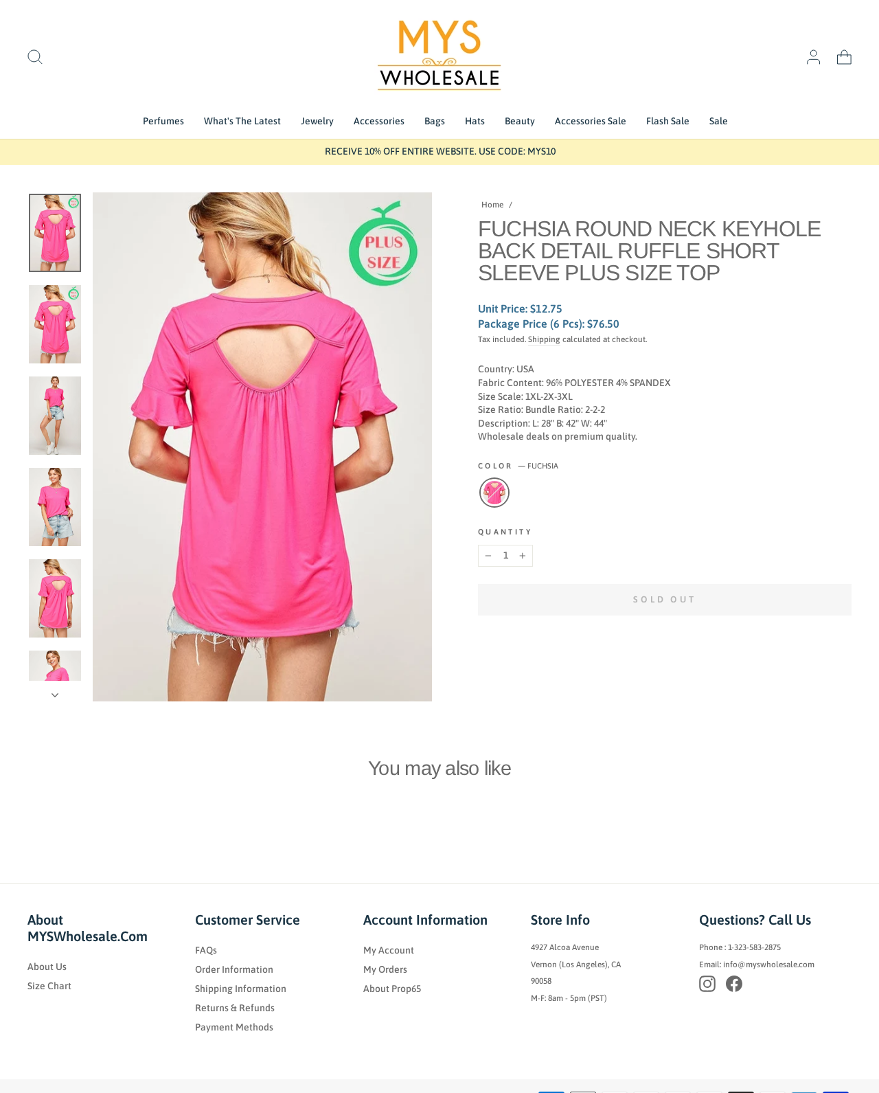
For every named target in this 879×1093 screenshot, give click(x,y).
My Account (388, 950)
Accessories (379, 120)
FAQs (206, 950)
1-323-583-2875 (754, 947)
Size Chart (49, 985)
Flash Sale (667, 120)
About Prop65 (392, 988)
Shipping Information (240, 988)
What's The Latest (242, 120)
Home (492, 205)
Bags (434, 120)
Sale (718, 120)
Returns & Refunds (235, 1007)
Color (518, 466)
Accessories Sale (590, 120)
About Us (47, 966)
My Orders (385, 969)
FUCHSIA (494, 492)
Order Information (234, 969)
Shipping (544, 339)
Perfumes (163, 120)
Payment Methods (234, 1027)
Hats (475, 120)
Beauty (520, 120)
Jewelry (317, 120)
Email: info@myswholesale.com (756, 964)
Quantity (505, 532)
